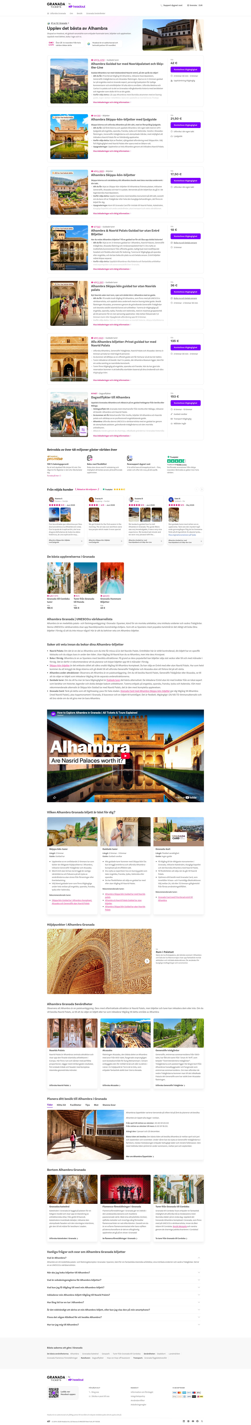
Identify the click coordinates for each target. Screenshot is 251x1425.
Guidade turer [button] (113, 680)
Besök (79, 13)
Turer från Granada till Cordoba (127, 1353)
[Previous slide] (53, 81)
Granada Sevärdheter (95, 13)
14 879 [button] (101, 60)
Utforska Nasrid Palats (59, 1085)
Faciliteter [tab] (75, 1104)
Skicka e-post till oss (100, 1396)
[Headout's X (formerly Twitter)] (202, 1421)
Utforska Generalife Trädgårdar (169, 1085)
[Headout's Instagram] (188, 1421)
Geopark (106, 1353)
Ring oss (95, 1392)
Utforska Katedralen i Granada (62, 1238)
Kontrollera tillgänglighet (185, 69)
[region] (69, 81)
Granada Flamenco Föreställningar (62, 1357)
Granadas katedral (90, 1353)
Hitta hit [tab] (61, 1104)
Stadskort (161, 1353)
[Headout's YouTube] (193, 1421)
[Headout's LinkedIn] (184, 1421)
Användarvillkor (138, 1400)
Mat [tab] (96, 1104)
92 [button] (98, 226)
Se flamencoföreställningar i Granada (119, 1238)
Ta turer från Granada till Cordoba (171, 1238)
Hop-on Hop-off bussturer (118, 1357)
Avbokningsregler (138, 1404)
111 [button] (99, 115)
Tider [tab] (50, 1104)
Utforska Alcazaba (110, 1085)
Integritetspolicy (138, 1396)
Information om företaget (142, 1392)
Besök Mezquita (180, 1226)
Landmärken (174, 1353)
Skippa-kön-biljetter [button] (60, 665)
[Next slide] (84, 81)
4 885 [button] (100, 171)
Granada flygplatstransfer (155, 1357)
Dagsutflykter (98, 1357)
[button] (54, 515)
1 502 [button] (100, 338)
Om (71, 13)
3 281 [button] (100, 282)
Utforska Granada (58, 13)
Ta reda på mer (53, 475)
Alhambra (74, 1353)
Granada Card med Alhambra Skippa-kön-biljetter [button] (145, 690)
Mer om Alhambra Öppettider (139, 1156)
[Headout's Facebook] (197, 1421)
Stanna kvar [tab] (109, 1104)
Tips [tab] (87, 1104)
